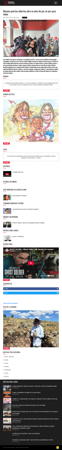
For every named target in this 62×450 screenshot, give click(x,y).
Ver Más (6, 91)
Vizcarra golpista (17, 172)
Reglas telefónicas (18, 236)
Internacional (7, 370)
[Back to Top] (57, 447)
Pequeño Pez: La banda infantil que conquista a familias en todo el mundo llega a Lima (34, 399)
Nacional (6, 360)
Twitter (6, 293)
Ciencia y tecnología (9, 356)
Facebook (6, 288)
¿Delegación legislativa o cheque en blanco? (25, 209)
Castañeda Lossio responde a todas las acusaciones (26, 433)
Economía (6, 366)
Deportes (6, 376)
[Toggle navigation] (56, 3)
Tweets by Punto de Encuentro (10, 303)
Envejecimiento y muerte (19, 196)
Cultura (17, 17)
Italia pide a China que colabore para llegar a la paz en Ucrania (28, 405)
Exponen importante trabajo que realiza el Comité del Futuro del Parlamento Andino (34, 386)
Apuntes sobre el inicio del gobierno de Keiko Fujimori (28, 223)
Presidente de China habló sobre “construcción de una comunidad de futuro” (32, 440)
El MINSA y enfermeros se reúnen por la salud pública (26, 392)
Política (6, 363)
